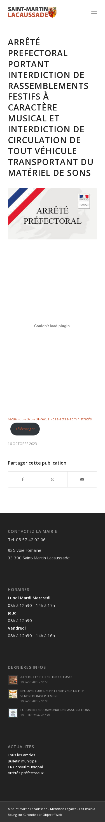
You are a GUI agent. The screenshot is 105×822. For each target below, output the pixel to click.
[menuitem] (94, 11)
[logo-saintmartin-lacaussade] (43, 11)
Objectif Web (52, 814)
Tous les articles (21, 754)
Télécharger (25, 429)
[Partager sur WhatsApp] (52, 479)
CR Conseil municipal (25, 766)
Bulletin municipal (23, 761)
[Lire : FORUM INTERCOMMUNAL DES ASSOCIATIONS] (13, 713)
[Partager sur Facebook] (23, 479)
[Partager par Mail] (82, 479)
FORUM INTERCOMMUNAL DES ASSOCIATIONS (55, 710)
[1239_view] (52, 213)
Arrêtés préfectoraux (26, 772)
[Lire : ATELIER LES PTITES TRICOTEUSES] (13, 680)
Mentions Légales (63, 809)
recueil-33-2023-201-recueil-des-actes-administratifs (50, 419)
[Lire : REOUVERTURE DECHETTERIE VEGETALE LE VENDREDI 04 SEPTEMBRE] (13, 694)
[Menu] (94, 11)
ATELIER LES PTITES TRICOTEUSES (46, 677)
